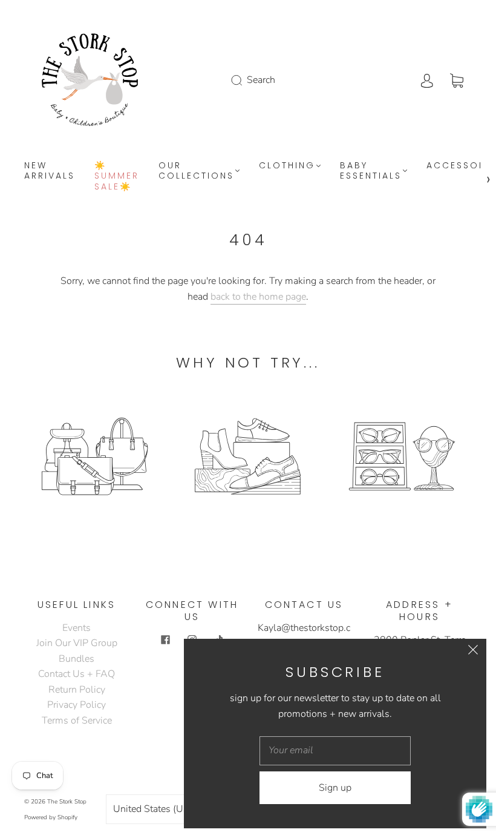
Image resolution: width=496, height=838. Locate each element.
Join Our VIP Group (76, 643)
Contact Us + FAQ (76, 674)
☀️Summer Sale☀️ (116, 176)
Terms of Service (77, 720)
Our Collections (196, 171)
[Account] (427, 80)
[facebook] (165, 640)
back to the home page (258, 296)
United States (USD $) (161, 809)
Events (76, 628)
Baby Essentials (371, 171)
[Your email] (335, 750)
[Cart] (457, 80)
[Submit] (244, 80)
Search (261, 80)
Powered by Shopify (50, 817)
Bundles (76, 658)
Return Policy (76, 689)
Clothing (287, 165)
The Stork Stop (66, 801)
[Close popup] (473, 652)
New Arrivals (49, 171)
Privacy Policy (76, 704)
